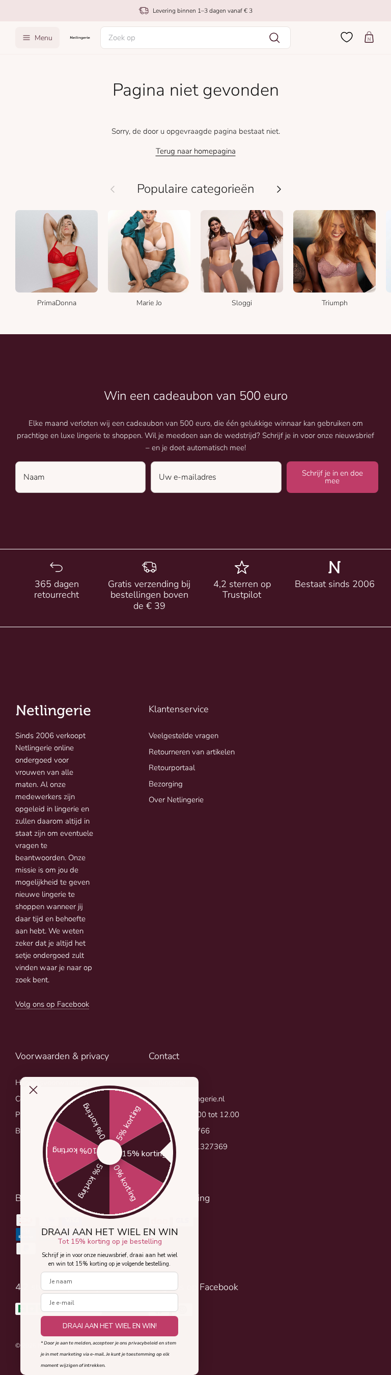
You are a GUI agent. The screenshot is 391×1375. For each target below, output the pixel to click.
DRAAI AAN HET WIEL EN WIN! (110, 1326)
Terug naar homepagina (196, 151)
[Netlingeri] (80, 37)
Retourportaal (172, 768)
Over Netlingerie (176, 800)
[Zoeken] (274, 38)
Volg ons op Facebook (52, 1004)
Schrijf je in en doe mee (332, 477)
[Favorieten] (346, 37)
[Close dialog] (33, 1090)
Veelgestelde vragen (183, 735)
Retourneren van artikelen (192, 752)
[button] (195, 37)
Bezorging (166, 784)
